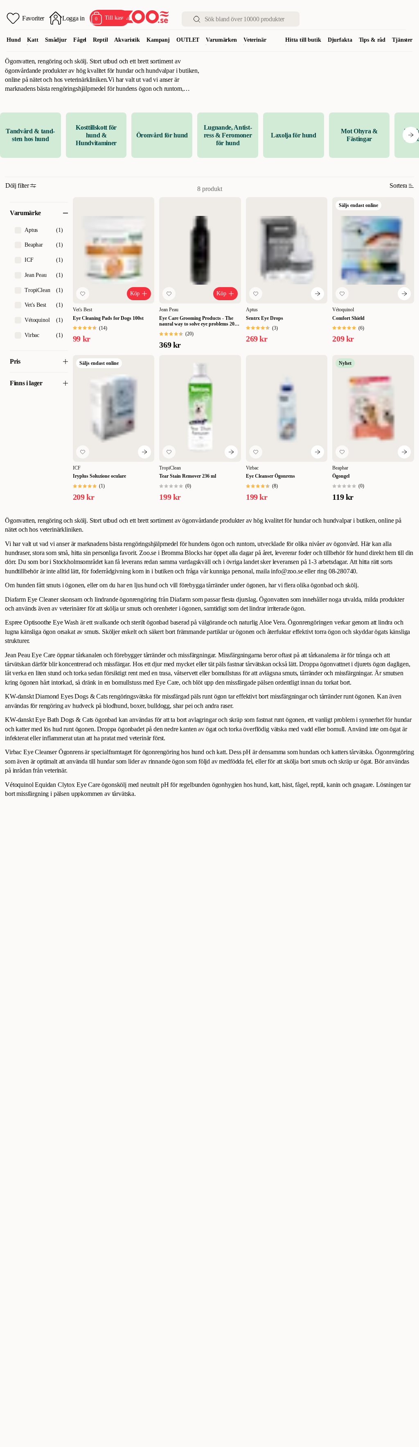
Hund (13, 40)
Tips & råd (372, 40)
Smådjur (56, 40)
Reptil (100, 40)
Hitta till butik (303, 40)
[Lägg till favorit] (82, 293)
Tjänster (402, 40)
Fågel (79, 40)
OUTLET (187, 40)
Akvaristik (127, 40)
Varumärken (221, 40)
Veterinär (254, 40)
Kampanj (158, 40)
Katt (32, 40)
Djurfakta (340, 40)
